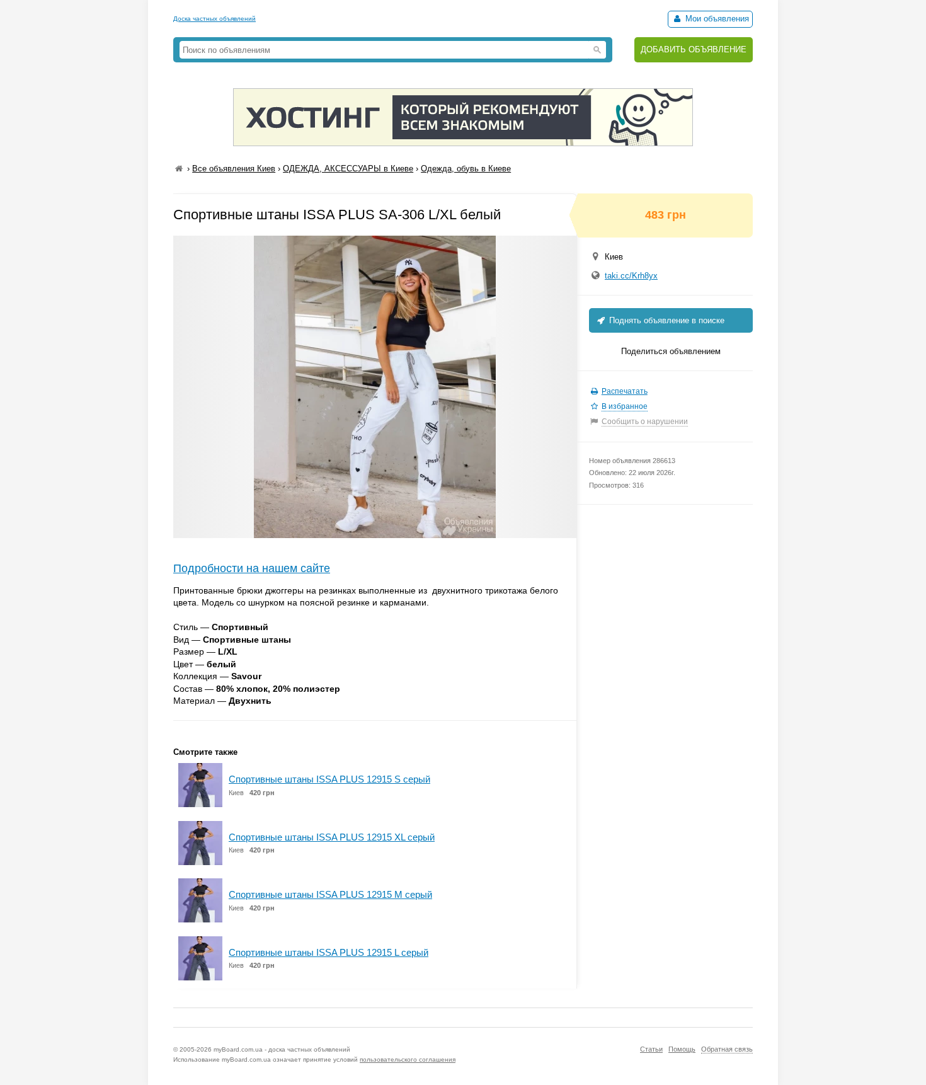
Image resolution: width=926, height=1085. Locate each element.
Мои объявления (716, 18)
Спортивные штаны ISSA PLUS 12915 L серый (328, 952)
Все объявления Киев (233, 168)
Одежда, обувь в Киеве (466, 168)
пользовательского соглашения (407, 1059)
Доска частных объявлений (214, 18)
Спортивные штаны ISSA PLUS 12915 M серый (330, 894)
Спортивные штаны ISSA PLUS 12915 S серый (329, 779)
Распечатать (625, 391)
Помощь (681, 1049)
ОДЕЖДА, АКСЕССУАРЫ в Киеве (348, 168)
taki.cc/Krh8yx (631, 275)
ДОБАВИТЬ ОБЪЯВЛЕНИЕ (693, 49)
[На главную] (179, 168)
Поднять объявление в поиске (665, 320)
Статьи (651, 1049)
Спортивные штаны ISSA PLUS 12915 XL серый (332, 837)
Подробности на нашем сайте (251, 568)
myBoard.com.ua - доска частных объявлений (282, 1049)
